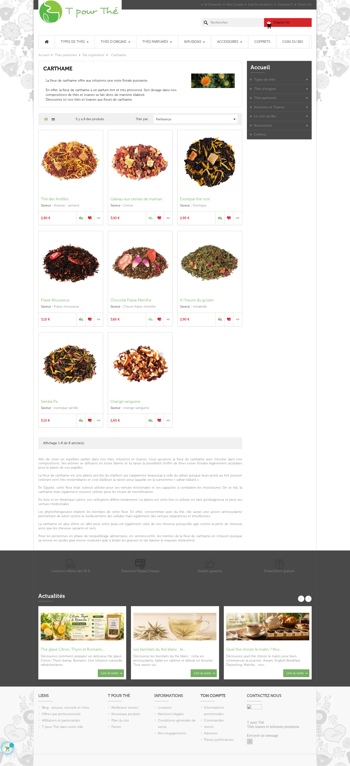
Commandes (214, 720)
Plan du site (120, 720)
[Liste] (53, 119)
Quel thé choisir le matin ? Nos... (254, 649)
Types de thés (264, 80)
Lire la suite (109, 673)
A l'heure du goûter (197, 300)
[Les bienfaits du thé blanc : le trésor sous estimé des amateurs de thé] (174, 626)
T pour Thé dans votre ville (62, 727)
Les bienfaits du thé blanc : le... (159, 649)
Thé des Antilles (55, 199)
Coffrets (260, 135)
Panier (116, 727)
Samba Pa (49, 401)
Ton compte (212, 695)
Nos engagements (172, 733)
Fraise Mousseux (55, 300)
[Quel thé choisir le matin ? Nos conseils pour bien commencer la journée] (267, 626)
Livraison (165, 708)
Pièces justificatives (219, 740)
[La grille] (46, 119)
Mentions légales (171, 714)
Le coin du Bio (265, 116)
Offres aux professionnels (61, 714)
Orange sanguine (125, 401)
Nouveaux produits (125, 714)
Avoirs (209, 727)
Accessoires (263, 125)
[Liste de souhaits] (89, 218)
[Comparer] (98, 218)
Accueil (260, 67)
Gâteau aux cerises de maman (136, 199)
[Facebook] (250, 741)
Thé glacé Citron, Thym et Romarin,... (73, 649)
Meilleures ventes (124, 708)
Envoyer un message (262, 735)
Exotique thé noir (195, 199)
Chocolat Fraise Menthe (130, 300)
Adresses (210, 733)
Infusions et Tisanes (269, 107)
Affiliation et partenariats (61, 720)
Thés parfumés (265, 98)
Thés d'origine (265, 89)
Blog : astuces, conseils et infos (65, 708)
